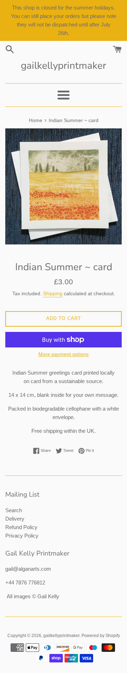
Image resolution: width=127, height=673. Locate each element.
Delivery (14, 519)
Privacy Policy (21, 536)
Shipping (52, 293)
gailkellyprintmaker (63, 65)
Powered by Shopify (100, 635)
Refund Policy (21, 527)
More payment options (63, 354)
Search (13, 510)
